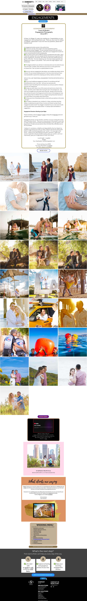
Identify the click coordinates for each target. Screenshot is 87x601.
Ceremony (36, 533)
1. (32, 528)
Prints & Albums (37, 543)
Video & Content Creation (42, 598)
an (24, 567)
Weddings (40, 593)
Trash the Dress (37, 540)
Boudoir (35, 542)
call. (32, 567)
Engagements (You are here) (41, 539)
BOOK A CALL (55, 583)
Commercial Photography (42, 586)
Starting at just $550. (41, 111)
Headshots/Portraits (41, 597)
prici (50, 145)
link (46, 438)
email (43, 114)
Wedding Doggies (38, 537)
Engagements (40, 594)
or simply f (48, 114)
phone (39, 114)
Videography (31, 6)
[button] (43, 21)
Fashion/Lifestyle (41, 592)
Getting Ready (37, 531)
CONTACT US (55, 582)
